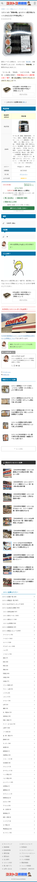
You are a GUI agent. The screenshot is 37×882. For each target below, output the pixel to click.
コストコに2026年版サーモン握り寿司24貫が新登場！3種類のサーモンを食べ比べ (22, 436)
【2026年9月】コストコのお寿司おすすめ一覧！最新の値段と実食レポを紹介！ (23, 521)
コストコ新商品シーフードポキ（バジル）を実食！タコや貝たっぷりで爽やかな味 (22, 388)
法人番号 (6, 859)
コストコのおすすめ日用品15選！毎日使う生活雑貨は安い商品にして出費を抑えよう (23, 545)
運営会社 (6, 856)
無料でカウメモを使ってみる (18, 208)
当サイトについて (26, 844)
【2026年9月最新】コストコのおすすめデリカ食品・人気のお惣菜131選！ (23, 496)
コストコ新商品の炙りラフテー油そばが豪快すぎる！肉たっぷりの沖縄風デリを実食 (22, 412)
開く (24, 102)
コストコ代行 (8, 862)
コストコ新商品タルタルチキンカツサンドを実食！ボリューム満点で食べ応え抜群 (22, 400)
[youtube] (17, 366)
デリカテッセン (7, 372)
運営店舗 (6, 853)
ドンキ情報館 (25, 859)
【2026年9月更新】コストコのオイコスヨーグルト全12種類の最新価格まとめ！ (23, 581)
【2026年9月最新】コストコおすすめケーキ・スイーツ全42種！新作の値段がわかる (23, 508)
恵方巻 (28, 62)
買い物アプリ (8, 866)
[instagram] (14, 366)
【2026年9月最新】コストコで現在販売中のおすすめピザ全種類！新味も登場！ (23, 533)
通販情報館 (24, 862)
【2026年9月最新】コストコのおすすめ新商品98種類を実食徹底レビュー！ (23, 557)
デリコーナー (24, 174)
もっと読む (19, 449)
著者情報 (6, 847)
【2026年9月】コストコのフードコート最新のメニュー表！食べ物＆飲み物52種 (23, 484)
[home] (19, 366)
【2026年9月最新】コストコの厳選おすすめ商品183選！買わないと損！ (23, 472)
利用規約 (24, 847)
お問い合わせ (8, 869)
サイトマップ (8, 844)
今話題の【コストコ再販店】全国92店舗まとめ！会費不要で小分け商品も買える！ (23, 569)
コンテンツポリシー (27, 850)
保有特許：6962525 (27, 869)
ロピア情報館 (25, 856)
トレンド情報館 (26, 866)
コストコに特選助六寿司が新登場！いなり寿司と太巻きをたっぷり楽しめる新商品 (22, 424)
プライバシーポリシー (28, 853)
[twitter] (12, 366)
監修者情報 (7, 850)
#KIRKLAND (6, 374)
